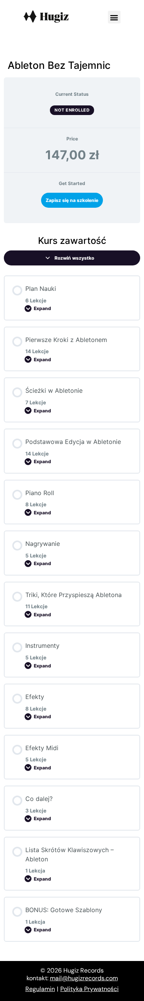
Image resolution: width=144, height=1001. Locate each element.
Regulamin (40, 989)
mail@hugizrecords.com (84, 978)
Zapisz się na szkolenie (72, 200)
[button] (114, 17)
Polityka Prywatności (89, 989)
